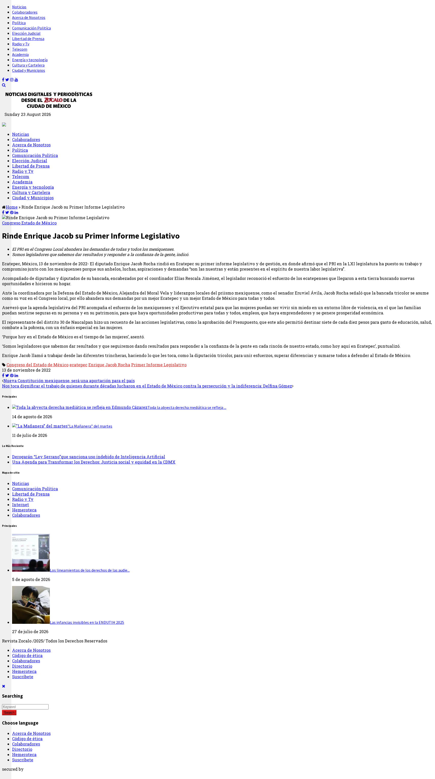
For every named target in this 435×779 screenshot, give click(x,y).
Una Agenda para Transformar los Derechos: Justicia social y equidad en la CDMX (93, 462)
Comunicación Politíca (31, 27)
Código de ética (27, 655)
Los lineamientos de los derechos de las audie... (90, 570)
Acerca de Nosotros (28, 17)
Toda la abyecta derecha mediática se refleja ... (187, 407)
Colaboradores (25, 12)
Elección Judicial (26, 33)
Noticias (19, 6)
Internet (20, 504)
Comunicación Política (35, 488)
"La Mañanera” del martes (89, 426)
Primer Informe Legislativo (159, 364)
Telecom (19, 49)
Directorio (22, 666)
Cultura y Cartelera (28, 65)
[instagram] (12, 79)
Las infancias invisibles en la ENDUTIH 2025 (87, 622)
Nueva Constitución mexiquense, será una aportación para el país (69, 380)
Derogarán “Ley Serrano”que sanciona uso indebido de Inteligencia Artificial (88, 456)
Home (12, 207)
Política (19, 22)
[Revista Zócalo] (48, 109)
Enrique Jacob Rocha (109, 364)
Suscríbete (22, 676)
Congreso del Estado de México (37, 364)
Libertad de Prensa (28, 38)
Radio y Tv (20, 43)
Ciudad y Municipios (28, 70)
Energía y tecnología (30, 59)
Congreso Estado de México (29, 222)
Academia (20, 54)
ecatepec (78, 364)
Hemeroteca (24, 509)
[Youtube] (16, 79)
